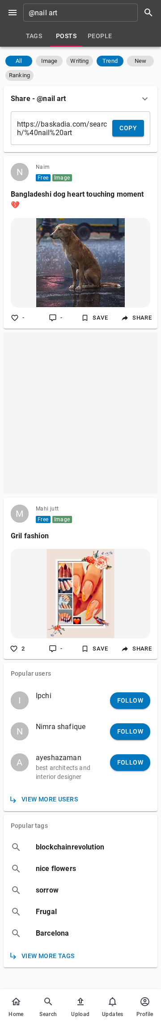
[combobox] (91, 12)
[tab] (34, 36)
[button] (18, 61)
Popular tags (29, 825)
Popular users (31, 673)
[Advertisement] (80, 413)
